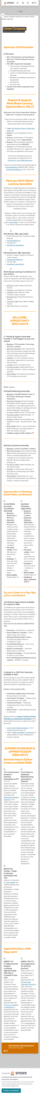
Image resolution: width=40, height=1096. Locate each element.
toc (2, 15)
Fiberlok (33, 800)
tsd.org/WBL (13, 222)
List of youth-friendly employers (17, 728)
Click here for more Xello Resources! (20, 160)
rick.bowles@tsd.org (12, 167)
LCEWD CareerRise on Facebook (23, 732)
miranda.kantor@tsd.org (14, 170)
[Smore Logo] (9, 2)
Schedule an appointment (15, 245)
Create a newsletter (11, 1091)
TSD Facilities (10, 882)
